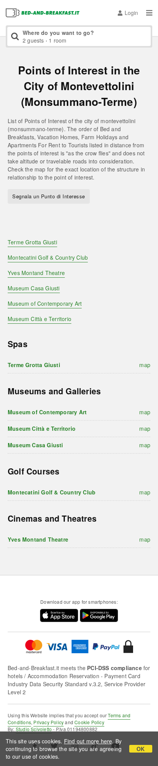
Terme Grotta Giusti (32, 242)
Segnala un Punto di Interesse (48, 196)
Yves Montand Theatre (36, 273)
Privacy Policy (48, 722)
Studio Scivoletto (34, 729)
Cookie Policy (89, 722)
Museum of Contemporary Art (45, 303)
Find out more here (88, 741)
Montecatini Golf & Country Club (48, 257)
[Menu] (149, 12)
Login (131, 12)
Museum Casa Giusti (34, 288)
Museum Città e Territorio (39, 319)
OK (141, 749)
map (144, 365)
